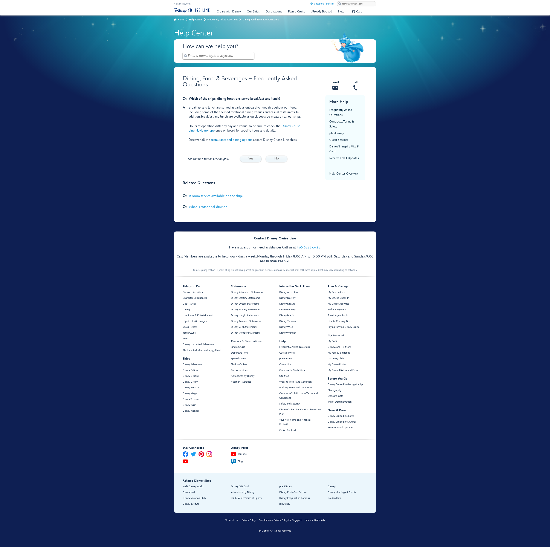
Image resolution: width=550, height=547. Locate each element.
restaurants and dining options (231, 140)
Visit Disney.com (182, 3)
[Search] (340, 4)
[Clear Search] (251, 55)
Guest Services (338, 140)
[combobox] (356, 4)
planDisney (336, 133)
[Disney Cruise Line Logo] (191, 11)
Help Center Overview (343, 173)
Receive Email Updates (344, 158)
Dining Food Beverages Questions (261, 19)
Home (181, 19)
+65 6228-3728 (309, 247)
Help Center (196, 19)
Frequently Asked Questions (222, 19)
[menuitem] (311, 3)
